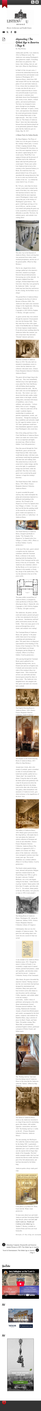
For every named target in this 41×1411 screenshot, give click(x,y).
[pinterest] (15, 32)
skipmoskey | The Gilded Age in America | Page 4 (27, 42)
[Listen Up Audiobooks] (20, 24)
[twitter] (7, 32)
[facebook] (11, 32)
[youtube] (3, 32)
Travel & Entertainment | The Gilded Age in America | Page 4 (20, 1251)
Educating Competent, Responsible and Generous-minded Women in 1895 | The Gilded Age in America (21, 1246)
